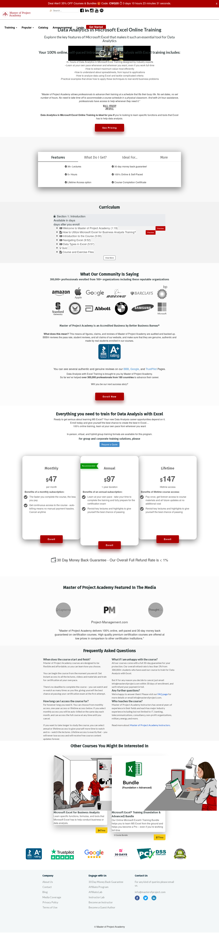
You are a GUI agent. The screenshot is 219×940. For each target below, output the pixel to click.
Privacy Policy (50, 902)
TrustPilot (151, 369)
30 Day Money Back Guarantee (106, 881)
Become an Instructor (101, 902)
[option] (63, 610)
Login (80, 27)
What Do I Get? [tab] (95, 157)
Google (134, 369)
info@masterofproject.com (150, 892)
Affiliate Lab (95, 892)
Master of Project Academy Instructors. (150, 725)
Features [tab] (58, 157)
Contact (47, 887)
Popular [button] (27, 27)
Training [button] (10, 27)
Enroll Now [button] (110, 396)
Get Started (96, 27)
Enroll (51, 539)
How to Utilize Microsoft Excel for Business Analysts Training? (99, 232)
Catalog (43, 27)
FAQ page (162, 694)
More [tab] (164, 157)
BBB (126, 369)
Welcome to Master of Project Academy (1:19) (90, 228)
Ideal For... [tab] (129, 157)
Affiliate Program (98, 887)
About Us (47, 881)
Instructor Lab (96, 897)
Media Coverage (51, 897)
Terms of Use (49, 907)
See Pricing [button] (109, 127)
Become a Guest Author (102, 907)
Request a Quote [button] (109, 444)
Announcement (62, 27)
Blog (45, 892)
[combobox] (66, 10)
